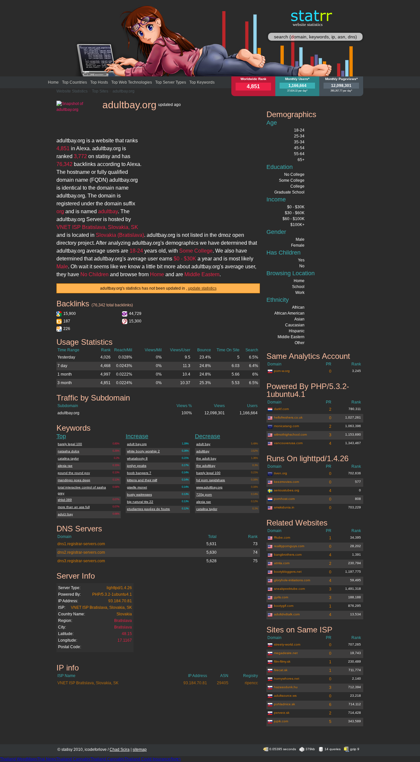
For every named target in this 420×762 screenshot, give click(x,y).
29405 (222, 683)
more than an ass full (74, 507)
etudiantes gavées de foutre (148, 509)
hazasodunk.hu (286, 687)
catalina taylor (68, 458)
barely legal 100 (70, 444)
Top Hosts (99, 82)
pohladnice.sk (284, 704)
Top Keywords (202, 82)
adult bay (203, 444)
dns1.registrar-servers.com (81, 544)
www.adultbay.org (209, 487)
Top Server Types (170, 82)
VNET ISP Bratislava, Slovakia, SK (101, 607)
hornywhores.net (286, 678)
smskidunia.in (284, 507)
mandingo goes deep (74, 480)
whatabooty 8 (137, 458)
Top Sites (100, 91)
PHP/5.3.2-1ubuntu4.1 (112, 594)
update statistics (202, 288)
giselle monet (137, 487)
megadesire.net (286, 653)
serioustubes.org (286, 490)
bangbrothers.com (288, 554)
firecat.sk (280, 670)
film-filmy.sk (282, 661)
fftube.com (282, 537)
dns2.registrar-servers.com (81, 552)
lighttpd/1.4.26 (119, 588)
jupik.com (281, 721)
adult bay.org (137, 444)
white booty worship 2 (143, 451)
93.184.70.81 (120, 601)
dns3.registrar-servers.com (81, 561)
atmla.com (281, 563)
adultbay (202, 451)
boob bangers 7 (139, 473)
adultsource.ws (285, 695)
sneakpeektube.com (289, 588)
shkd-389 (65, 500)
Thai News (46, 759)
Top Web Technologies (131, 82)
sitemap (140, 749)
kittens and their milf (142, 480)
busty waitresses (139, 494)
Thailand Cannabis (73, 759)
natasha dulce (68, 451)
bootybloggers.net (288, 571)
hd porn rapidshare (210, 480)
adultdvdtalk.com (287, 614)
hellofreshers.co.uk (288, 417)
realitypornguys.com (289, 546)
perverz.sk (281, 712)
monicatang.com (286, 426)
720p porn (204, 494)
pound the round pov (74, 473)
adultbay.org (124, 91)
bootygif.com (283, 606)
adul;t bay (65, 514)
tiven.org (280, 473)
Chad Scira (120, 749)
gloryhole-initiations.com (292, 580)
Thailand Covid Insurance (147, 759)
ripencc (251, 683)
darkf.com (281, 409)
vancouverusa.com (288, 443)
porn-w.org (282, 371)
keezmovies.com (286, 482)
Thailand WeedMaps (18, 759)
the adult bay (206, 458)
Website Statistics (72, 91)
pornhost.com (284, 499)
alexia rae (65, 465)
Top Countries (74, 82)
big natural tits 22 (140, 502)
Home (53, 82)
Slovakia (124, 614)
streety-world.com (287, 644)
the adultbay (205, 465)
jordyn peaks (136, 465)
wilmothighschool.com (290, 434)
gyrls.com (281, 597)
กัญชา (175, 759)
